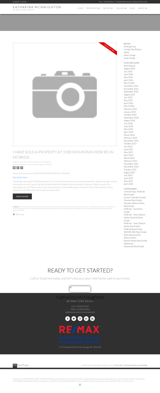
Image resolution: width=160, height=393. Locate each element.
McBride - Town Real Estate (91, 206)
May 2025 (128, 100)
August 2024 (129, 120)
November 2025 (131, 89)
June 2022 (128, 178)
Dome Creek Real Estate (46, 206)
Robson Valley (87, 208)
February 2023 (130, 161)
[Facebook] (67, 318)
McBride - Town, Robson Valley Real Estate (36, 165)
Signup (16, 2)
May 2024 (128, 129)
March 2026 (129, 83)
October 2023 (130, 143)
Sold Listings (129, 58)
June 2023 (128, 149)
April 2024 (128, 132)
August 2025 (129, 94)
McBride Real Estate (53, 208)
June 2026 (128, 74)
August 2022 (129, 172)
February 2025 (130, 109)
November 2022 (131, 166)
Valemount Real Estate (18, 210)
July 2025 (128, 97)
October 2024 (130, 115)
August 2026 (129, 68)
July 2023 (128, 146)
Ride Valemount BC (78, 208)
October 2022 (130, 169)
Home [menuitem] (80, 8)
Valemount (109, 208)
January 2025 (130, 112)
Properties (91, 8)
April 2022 (128, 184)
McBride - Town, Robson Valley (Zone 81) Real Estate (134, 217)
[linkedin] (86, 318)
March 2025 (129, 106)
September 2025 (131, 91)
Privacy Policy (119, 365)
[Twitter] (73, 318)
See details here (20, 177)
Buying (106, 8)
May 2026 (128, 77)
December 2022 (131, 164)
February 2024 (130, 138)
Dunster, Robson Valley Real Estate (74, 206)
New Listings (129, 55)
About (141, 8)
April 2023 (128, 155)
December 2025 (131, 86)
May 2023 (128, 152)
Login (23, 2)
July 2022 (128, 175)
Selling (120, 8)
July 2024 (128, 123)
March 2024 (129, 135)
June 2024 (128, 126)
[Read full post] (65, 95)
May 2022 (128, 181)
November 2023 (131, 141)
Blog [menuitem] (132, 8)
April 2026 (128, 80)
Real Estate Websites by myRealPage (135, 365)
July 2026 (128, 71)
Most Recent (129, 66)
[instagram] (80, 318)
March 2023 (129, 158)
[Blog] (92, 318)
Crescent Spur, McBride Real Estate (29, 206)
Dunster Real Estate (58, 206)
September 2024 (131, 117)
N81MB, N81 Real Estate (66, 208)
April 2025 (128, 103)
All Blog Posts (130, 46)
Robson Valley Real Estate (99, 208)
